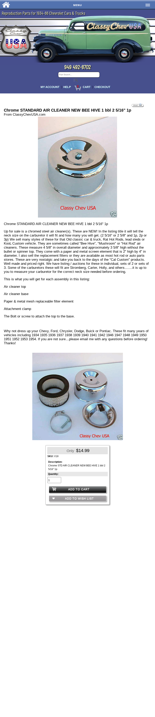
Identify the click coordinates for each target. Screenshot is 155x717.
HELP (67, 87)
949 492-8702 (77, 66)
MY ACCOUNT (50, 87)
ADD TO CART (79, 489)
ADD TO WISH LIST (79, 498)
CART (87, 87)
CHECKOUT (102, 87)
